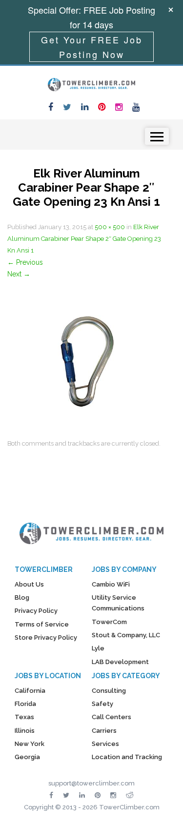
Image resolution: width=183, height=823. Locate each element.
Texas (24, 717)
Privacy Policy (36, 610)
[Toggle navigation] (157, 136)
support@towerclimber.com (91, 783)
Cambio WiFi (111, 584)
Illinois (25, 730)
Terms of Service (42, 624)
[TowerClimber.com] (92, 83)
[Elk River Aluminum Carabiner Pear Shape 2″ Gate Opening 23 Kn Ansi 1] (86, 358)
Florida (25, 703)
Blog (22, 597)
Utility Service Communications (118, 603)
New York (29, 743)
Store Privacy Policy (46, 637)
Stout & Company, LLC (126, 635)
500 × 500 (110, 227)
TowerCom (109, 622)
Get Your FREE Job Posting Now (91, 46)
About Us (29, 584)
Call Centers (111, 717)
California (30, 690)
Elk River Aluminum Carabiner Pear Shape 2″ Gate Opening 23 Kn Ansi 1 (84, 238)
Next (18, 274)
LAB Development (120, 662)
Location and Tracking (127, 757)
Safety (102, 703)
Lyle (98, 648)
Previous (25, 262)
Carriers (104, 730)
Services (105, 743)
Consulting (109, 690)
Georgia (27, 757)
